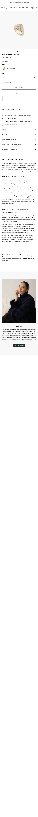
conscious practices (9, 139)
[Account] (31, 7)
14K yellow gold (11, 68)
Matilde (5, 61)
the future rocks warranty (11, 144)
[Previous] (2, 2)
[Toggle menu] (2, 7)
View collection (19, 345)
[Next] (35, 2)
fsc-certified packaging (10, 149)
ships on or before (8, 105)
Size (3, 73)
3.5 (4, 77)
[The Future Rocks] (19, 7)
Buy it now (19, 94)
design (4, 129)
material (5, 134)
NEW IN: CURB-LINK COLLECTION (19, 3)
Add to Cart (19, 87)
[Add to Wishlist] (5, 98)
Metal (3, 64)
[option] (19, 30)
